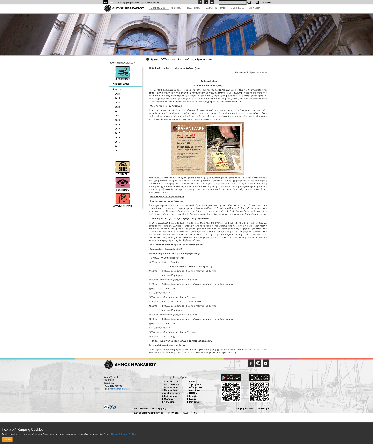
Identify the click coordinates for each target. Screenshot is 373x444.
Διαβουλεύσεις (172, 393)
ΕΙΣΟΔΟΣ (266, 2)
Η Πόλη (193, 393)
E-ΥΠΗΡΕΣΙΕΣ (237, 7)
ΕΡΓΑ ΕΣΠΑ (254, 7)
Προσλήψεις (170, 390)
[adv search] (256, 2)
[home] (125, 8)
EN (111, 2)
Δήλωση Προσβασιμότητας (148, 412)
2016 (209, 59)
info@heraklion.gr (118, 388)
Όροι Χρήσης (159, 408)
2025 (117, 98)
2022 (117, 111)
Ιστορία (193, 395)
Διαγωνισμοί (171, 387)
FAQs (185, 412)
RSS (195, 412)
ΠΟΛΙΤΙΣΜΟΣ (193, 7)
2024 (117, 102)
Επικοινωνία (141, 408)
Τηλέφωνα (195, 384)
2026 (117, 93)
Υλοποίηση (264, 408)
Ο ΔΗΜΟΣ (176, 7)
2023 (117, 106)
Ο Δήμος (168, 398)
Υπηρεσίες (170, 401)
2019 (117, 124)
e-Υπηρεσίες (196, 387)
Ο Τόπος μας (168, 59)
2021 (117, 115)
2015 (117, 141)
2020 (117, 119)
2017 (117, 133)
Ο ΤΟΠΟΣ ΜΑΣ (158, 7)
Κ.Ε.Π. (192, 381)
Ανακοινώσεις (186, 59)
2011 (117, 150)
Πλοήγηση (173, 412)
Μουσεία (194, 401)
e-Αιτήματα (195, 390)
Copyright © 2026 (244, 408)
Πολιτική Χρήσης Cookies (123, 434)
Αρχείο (201, 59)
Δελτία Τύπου (171, 381)
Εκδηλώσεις (170, 395)
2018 (117, 128)
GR (106, 2)
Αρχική (154, 59)
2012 (117, 146)
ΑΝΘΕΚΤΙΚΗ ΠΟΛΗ (215, 7)
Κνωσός (193, 398)
